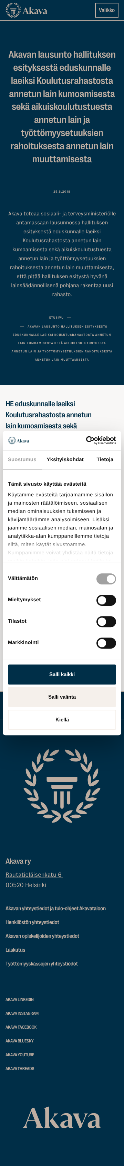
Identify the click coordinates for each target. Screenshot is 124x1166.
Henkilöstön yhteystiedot (32, 922)
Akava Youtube (20, 1055)
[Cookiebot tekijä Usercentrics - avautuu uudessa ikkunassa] (87, 440)
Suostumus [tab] (22, 460)
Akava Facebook (21, 1027)
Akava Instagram (22, 1013)
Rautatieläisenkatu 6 (34, 875)
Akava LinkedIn (20, 999)
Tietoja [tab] (105, 460)
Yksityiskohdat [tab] (65, 460)
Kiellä (62, 719)
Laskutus (15, 950)
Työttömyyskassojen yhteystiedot (42, 964)
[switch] (106, 599)
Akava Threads (20, 1068)
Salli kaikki (62, 674)
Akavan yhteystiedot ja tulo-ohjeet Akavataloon (56, 908)
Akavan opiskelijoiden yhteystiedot (42, 936)
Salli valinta (62, 697)
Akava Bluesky (20, 1041)
